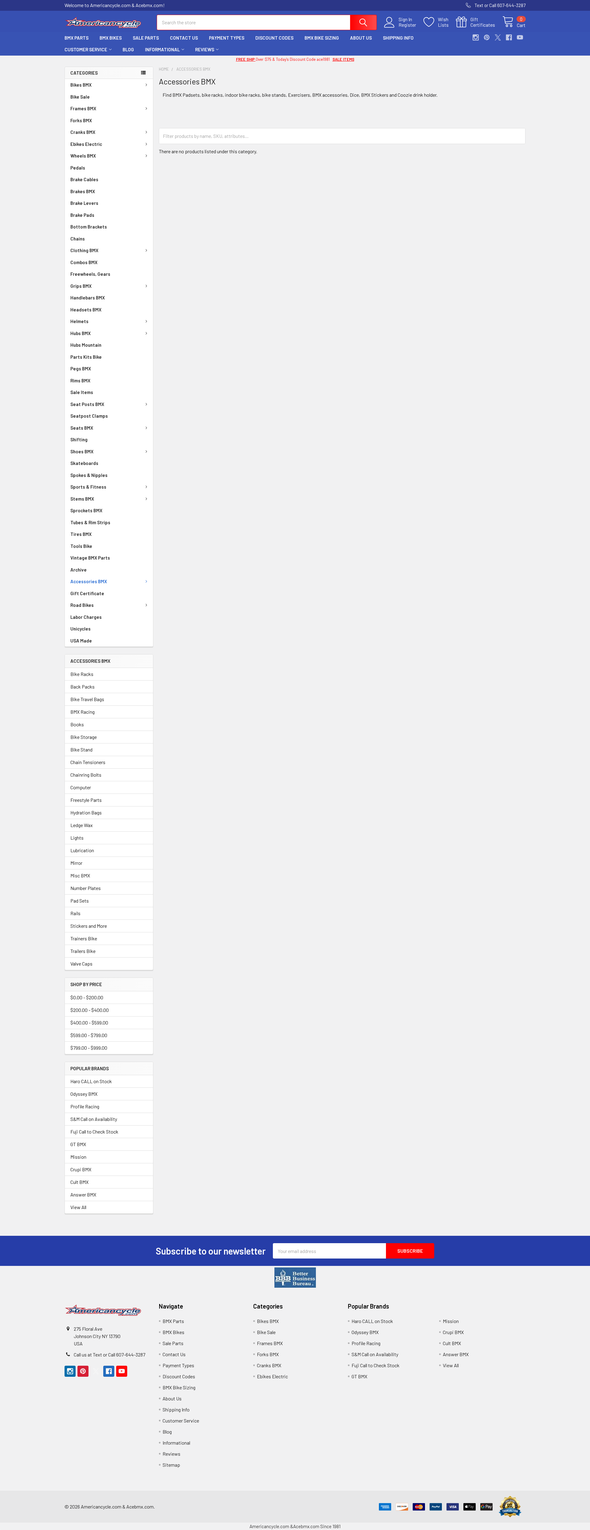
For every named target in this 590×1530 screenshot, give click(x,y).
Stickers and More (88, 926)
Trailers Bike (83, 951)
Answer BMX (83, 1194)
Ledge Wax (81, 825)
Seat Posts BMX (87, 404)
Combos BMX (83, 262)
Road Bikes (82, 605)
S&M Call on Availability (93, 1119)
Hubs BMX (80, 333)
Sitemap (171, 1465)
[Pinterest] (486, 37)
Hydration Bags (86, 812)
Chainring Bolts (85, 775)
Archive (78, 569)
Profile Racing (84, 1106)
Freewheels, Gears (90, 274)
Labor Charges (86, 617)
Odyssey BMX (83, 1094)
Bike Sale (80, 97)
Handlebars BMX (87, 297)
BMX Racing (82, 712)
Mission (78, 1157)
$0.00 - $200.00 (86, 997)
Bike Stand (81, 749)
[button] (295, 1277)
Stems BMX (82, 499)
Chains (77, 238)
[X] (497, 37)
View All (78, 1207)
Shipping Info (398, 38)
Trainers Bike (83, 938)
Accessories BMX (88, 581)
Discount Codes (274, 38)
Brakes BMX (82, 191)
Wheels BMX (83, 155)
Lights (77, 838)
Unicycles (80, 628)
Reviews (204, 49)
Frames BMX (83, 108)
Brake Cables (84, 179)
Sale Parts (146, 38)
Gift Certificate (87, 593)
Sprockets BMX (86, 510)
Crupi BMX (80, 1169)
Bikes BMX (81, 85)
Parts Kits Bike (86, 357)
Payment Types (226, 38)
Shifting (79, 439)
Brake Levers (84, 203)
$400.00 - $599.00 (89, 1022)
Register (407, 25)
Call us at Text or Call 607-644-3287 (109, 1354)
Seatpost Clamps (89, 416)
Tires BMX (81, 534)
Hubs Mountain (85, 345)
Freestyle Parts (86, 800)
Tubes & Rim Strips (90, 522)
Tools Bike (81, 546)
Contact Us (184, 38)
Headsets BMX (85, 309)
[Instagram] (475, 37)
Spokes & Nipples (89, 475)
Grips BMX (81, 286)
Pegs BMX (80, 368)
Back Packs (82, 686)
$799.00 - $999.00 (88, 1048)
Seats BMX (81, 428)
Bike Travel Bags (87, 699)
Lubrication (82, 850)
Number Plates (85, 888)
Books (77, 724)
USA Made (81, 640)
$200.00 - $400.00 (89, 1010)
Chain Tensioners (87, 762)
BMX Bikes (111, 38)
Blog (128, 49)
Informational (162, 49)
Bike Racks (81, 674)
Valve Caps (81, 963)
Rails (75, 913)
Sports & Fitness (88, 487)
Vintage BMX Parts (90, 557)
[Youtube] (519, 37)
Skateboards (84, 463)
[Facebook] (508, 37)
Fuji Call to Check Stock (94, 1131)
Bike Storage (83, 737)
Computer (80, 787)
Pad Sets (79, 901)
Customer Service (86, 49)
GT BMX (78, 1144)
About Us (361, 38)
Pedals (77, 167)
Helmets (79, 321)
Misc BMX (80, 875)
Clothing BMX (84, 250)
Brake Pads (82, 215)
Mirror (76, 863)
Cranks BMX (82, 132)
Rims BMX (80, 380)
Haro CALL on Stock (91, 1081)
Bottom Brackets (88, 226)
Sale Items (81, 392)
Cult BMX (79, 1182)
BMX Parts (76, 38)
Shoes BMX (81, 451)
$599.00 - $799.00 (88, 1035)
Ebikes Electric (86, 144)
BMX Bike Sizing (322, 38)
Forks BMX (81, 120)
